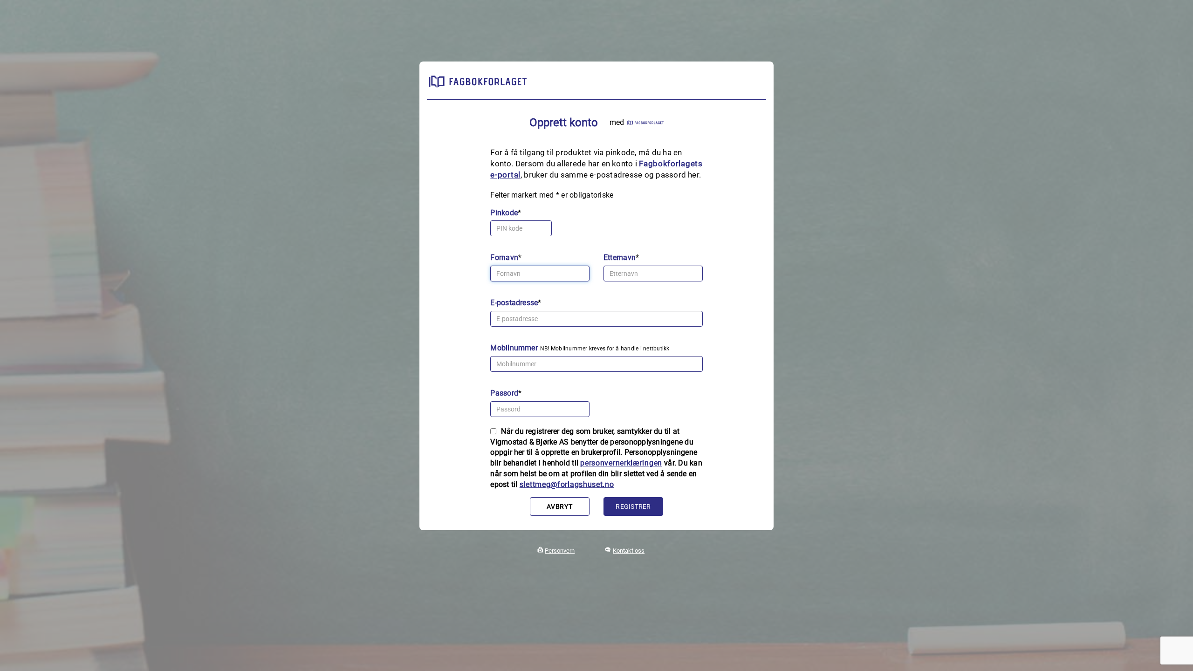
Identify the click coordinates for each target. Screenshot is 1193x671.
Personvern (560, 550)
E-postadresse (514, 302)
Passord (504, 393)
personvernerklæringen (621, 463)
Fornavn (504, 257)
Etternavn (619, 257)
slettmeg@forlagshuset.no (567, 484)
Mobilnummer (514, 347)
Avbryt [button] (559, 506)
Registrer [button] (633, 506)
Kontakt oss (628, 550)
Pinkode (504, 212)
